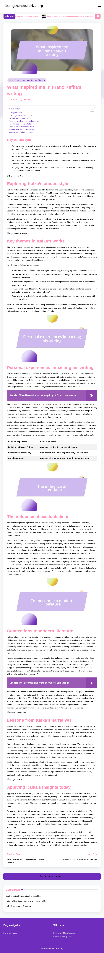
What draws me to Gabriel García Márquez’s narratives (53, 16)
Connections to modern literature (21, 127)
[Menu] (99, 6)
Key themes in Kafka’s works (20, 118)
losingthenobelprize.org (24, 6)
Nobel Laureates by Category (18, 906)
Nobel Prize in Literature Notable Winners (27, 80)
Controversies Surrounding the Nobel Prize (24, 896)
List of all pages (10, 933)
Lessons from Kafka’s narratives (21, 129)
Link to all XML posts (62, 937)
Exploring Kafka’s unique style (20, 115)
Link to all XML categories (64, 933)
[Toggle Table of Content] (91, 109)
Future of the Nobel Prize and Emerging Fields (26, 901)
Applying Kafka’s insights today (21, 132)
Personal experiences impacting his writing (25, 121)
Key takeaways (16, 113)
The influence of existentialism (20, 124)
